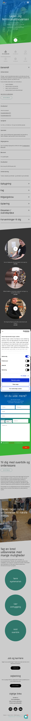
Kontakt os (15, 697)
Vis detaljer (23, 375)
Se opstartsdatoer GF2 (6, 115)
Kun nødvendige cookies (15, 388)
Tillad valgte (15, 384)
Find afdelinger (19, 716)
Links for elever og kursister (15, 701)
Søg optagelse (6, 97)
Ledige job (15, 667)
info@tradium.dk (11, 716)
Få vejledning (15, 685)
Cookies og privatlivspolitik (15, 703)
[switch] (27, 361)
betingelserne (11, 442)
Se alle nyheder (6, 528)
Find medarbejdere (15, 699)
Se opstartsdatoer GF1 (6, 113)
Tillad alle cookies (15, 380)
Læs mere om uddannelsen (7, 94)
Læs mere (15, 294)
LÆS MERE (3, 523)
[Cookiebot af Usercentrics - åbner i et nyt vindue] (23, 331)
